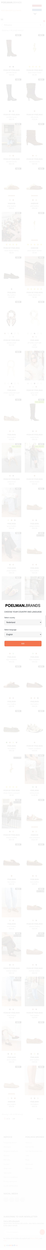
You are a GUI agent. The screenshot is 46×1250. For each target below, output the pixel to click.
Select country (9, 618)
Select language (10, 630)
